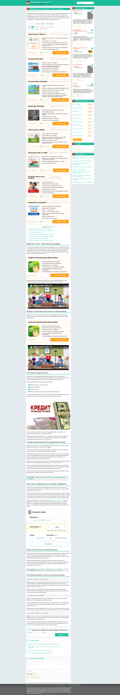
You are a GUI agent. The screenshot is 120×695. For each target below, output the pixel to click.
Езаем (61, 500)
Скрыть (53, 226)
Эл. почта (44, 632)
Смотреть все (77, 139)
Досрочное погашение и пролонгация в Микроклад (39, 652)
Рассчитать (48, 544)
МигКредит (42, 586)
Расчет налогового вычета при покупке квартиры (39, 650)
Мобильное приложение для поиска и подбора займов (41, 230)
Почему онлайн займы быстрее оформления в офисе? (41, 234)
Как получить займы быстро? (36, 232)
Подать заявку (61, 170)
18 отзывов (47, 170)
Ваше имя (30, 632)
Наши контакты (49, 684)
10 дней (57, 538)
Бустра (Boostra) (79, 121)
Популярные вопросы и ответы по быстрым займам (41, 240)
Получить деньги (61, 100)
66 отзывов (46, 52)
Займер (52, 500)
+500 (58, 530)
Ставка (37, 23)
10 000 (51, 530)
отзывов (46, 75)
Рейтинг (43, 23)
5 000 (48, 530)
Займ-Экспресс (78, 107)
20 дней (60, 538)
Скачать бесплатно (60, 275)
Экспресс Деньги (79, 114)
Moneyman (57, 500)
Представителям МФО (60, 684)
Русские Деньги (78, 135)
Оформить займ (61, 52)
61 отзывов (46, 221)
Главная (28, 11)
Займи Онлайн (78, 125)
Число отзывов (49, 23)
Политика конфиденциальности (74, 684)
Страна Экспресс (79, 128)
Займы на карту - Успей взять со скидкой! (48, 570)
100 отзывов (46, 146)
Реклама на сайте (40, 684)
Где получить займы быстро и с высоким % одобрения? (41, 236)
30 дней (64, 538)
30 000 (54, 530)
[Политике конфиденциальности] (50, 693)
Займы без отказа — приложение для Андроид (39, 228)
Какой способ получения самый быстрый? (39, 238)
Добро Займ (78, 118)
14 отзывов (46, 196)
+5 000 (64, 530)
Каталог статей (31, 684)
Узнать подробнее (32, 52)
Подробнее (78, 26)
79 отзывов (46, 99)
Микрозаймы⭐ (35, 11)
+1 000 (60, 530)
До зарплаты (78, 132)
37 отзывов (46, 123)
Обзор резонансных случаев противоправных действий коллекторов (44, 644)
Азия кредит (78, 104)
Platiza (40, 490)
